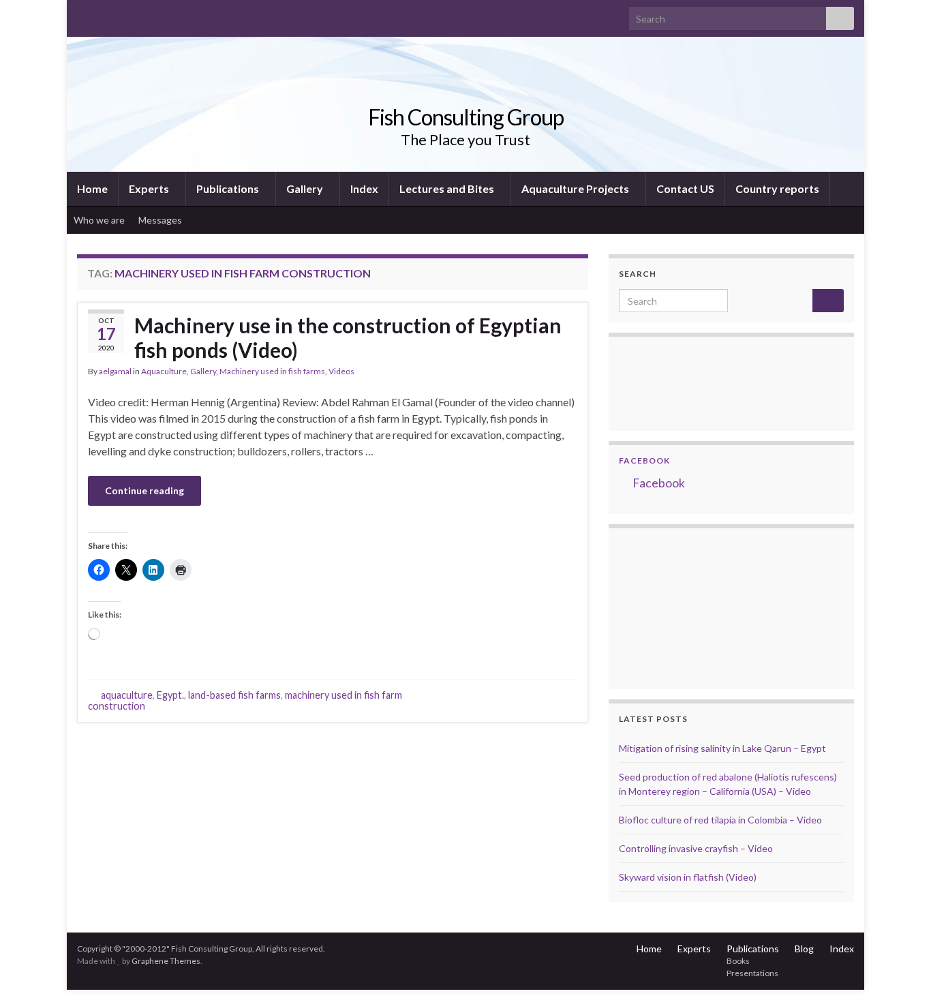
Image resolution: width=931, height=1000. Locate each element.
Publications (228, 188)
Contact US (685, 188)
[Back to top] (900, 969)
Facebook (644, 460)
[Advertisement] (687, 607)
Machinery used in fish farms (272, 371)
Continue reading (144, 490)
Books (738, 961)
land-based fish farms (234, 695)
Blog (804, 948)
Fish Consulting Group (466, 117)
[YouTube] (127, 15)
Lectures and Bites (447, 188)
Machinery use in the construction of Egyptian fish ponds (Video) (348, 337)
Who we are (99, 220)
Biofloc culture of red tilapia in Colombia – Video (720, 819)
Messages (161, 220)
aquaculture (127, 695)
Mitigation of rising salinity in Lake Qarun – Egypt (722, 748)
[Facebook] (105, 15)
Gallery (305, 188)
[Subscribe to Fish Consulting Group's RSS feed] (83, 15)
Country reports (777, 188)
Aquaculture (164, 371)
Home (92, 188)
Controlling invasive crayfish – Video (696, 848)
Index (364, 188)
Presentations (752, 973)
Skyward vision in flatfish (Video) (688, 877)
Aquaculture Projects (576, 188)
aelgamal (115, 371)
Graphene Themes (166, 961)
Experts (150, 188)
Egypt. (170, 695)
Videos (341, 371)
